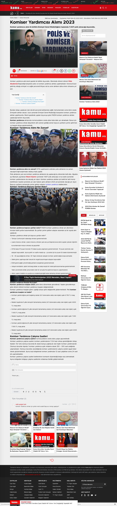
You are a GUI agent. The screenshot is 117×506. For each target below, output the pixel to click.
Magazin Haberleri (43, 497)
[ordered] (33, 392)
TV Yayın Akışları (58, 495)
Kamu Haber (14, 17)
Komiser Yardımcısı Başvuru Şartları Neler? (31, 99)
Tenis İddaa (70, 489)
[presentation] (15, 13)
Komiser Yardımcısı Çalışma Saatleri (26, 103)
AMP (68, 495)
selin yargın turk (21, 404)
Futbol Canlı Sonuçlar (44, 492)
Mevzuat (101, 215)
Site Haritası (70, 497)
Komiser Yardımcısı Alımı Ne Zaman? (26, 98)
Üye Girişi (12, 483)
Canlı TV (40, 489)
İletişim (12, 495)
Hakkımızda (13, 492)
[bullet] (35, 392)
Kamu (83, 215)
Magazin (58, 7)
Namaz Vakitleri (57, 492)
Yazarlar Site (70, 486)
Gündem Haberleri (29, 497)
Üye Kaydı (13, 486)
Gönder (16, 391)
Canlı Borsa (41, 483)
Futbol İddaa (27, 483)
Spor (43, 7)
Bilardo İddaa (27, 492)
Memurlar (92, 215)
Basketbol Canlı (71, 492)
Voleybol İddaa (28, 495)
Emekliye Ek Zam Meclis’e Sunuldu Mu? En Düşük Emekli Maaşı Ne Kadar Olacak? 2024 (50, 13)
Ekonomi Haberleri (43, 495)
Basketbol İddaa (28, 486)
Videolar (66, 7)
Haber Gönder (57, 489)
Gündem (37, 7)
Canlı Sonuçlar (42, 486)
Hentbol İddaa (28, 489)
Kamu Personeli (24, 17)
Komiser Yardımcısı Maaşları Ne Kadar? (33, 101)
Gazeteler (74, 7)
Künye (12, 489)
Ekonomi (50, 7)
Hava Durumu (57, 486)
